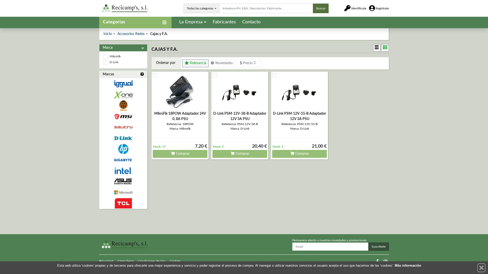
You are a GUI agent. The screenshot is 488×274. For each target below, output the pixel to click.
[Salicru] (123, 127)
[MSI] (123, 116)
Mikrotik (115, 56)
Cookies (175, 261)
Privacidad (106, 261)
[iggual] (123, 84)
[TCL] (123, 203)
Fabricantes (224, 22)
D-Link (114, 62)
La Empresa (191, 22)
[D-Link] (123, 138)
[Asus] (123, 181)
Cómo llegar (126, 261)
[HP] (123, 149)
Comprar (182, 154)
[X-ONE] (123, 94)
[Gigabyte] (123, 160)
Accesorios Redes (131, 34)
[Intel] (123, 170)
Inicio (107, 34)
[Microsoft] (123, 192)
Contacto (251, 22)
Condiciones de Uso (151, 261)
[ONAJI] (123, 105)
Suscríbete (379, 246)
